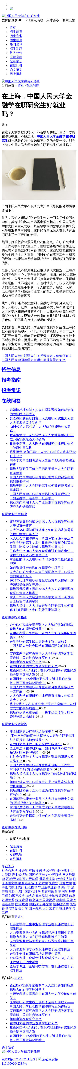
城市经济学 (61, 904)
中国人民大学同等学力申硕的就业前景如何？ (34, 360)
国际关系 (35, 908)
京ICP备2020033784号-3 (18, 1059)
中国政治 (35, 904)
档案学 (61, 900)
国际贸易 (48, 900)
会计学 (23, 908)
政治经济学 (64, 879)
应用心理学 (33, 891)
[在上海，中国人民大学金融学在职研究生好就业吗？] (39, 199)
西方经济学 (30, 879)
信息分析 (35, 900)
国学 (65, 891)
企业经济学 (54, 874)
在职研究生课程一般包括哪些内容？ (36, 744)
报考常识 (16, 61)
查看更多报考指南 (14, 617)
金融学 (41, 870)
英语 (32, 870)
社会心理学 (10, 870)
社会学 (23, 870)
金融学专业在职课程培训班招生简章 (35, 953)
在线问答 (16, 65)
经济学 (51, 870)
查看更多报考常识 (14, 724)
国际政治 (21, 904)
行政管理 (21, 900)
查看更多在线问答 (14, 827)
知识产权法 (17, 895)
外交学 (47, 904)
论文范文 (16, 69)
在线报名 (16, 859)
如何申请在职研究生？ (26, 662)
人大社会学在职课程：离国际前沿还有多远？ (42, 538)
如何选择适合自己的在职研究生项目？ (37, 567)
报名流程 (16, 846)
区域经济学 (14, 879)
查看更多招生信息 (14, 514)
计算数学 (65, 883)
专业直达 (8, 866)
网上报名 (16, 74)
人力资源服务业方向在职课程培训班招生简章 (42, 932)
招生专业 (16, 36)
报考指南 (16, 57)
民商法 (53, 883)
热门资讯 (16, 44)
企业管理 (63, 870)
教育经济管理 (28, 883)
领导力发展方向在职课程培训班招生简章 (38, 937)
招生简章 (16, 31)
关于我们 (8, 1047)
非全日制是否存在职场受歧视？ (32, 731)
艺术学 (43, 883)
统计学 (65, 887)
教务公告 (16, 53)
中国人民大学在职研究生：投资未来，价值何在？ (37, 355)
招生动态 (16, 48)
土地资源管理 (58, 895)
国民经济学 (37, 874)
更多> (18, 917)
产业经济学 (20, 874)
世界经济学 (47, 879)
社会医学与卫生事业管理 (42, 887)
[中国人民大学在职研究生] (21, 16)
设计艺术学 (50, 908)
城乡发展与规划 (37, 895)
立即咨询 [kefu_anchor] (16, 854)
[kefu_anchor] (21, 81)
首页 (13, 27)
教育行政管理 (51, 891)
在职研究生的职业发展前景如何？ (34, 666)
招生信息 (16, 40)
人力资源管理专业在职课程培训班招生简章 (40, 949)
